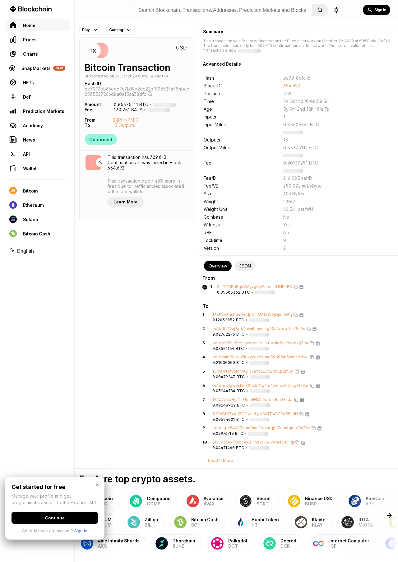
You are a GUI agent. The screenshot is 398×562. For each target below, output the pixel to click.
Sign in (80, 530)
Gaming (116, 29)
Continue (55, 517)
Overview (218, 265)
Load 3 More (220, 460)
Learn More (125, 201)
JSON (245, 265)
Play (86, 29)
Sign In (380, 10)
